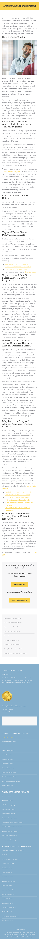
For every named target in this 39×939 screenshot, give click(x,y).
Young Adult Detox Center (9, 772)
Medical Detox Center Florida (12, 631)
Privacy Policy (21, 937)
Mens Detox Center (7, 763)
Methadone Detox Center (9, 890)
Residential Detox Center (9, 741)
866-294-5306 (7, 674)
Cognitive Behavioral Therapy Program (12, 822)
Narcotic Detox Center (8, 894)
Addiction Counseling (7, 800)
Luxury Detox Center (7, 759)
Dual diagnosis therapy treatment (16, 269)
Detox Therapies (6, 796)
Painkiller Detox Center (8, 912)
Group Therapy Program (8, 809)
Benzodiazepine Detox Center (10, 859)
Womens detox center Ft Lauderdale (18, 267)
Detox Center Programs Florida (12, 618)
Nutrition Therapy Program (9, 835)
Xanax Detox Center (7, 921)
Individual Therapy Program (9, 805)
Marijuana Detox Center (8, 881)
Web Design (14, 932)
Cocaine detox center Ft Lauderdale (17, 497)
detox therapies (30, 272)
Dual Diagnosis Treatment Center (11, 781)
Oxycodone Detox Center (9, 907)
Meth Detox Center (7, 885)
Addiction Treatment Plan (9, 777)
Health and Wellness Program (10, 840)
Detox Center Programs (8, 737)
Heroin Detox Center (7, 877)
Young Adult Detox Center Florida (13, 649)
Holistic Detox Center (8, 755)
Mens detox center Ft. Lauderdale (17, 264)
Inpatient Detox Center (8, 746)
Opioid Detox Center (7, 903)
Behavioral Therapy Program (10, 818)
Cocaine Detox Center (8, 863)
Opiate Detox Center (7, 899)
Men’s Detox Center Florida (11, 640)
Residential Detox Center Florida (13, 622)
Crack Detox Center (7, 868)
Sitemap (29, 937)
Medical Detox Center (8, 750)
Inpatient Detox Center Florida (12, 627)
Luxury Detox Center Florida (12, 636)
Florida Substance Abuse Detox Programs (13, 850)
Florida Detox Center (21, 935)
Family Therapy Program (8, 813)
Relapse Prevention (7, 785)
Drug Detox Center (7, 872)
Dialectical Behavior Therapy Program (12, 827)
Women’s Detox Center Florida (12, 644)
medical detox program (11, 171)
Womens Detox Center (8, 768)
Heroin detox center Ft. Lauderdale (17, 495)
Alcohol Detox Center (8, 855)
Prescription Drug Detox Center (10, 916)
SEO (5, 932)
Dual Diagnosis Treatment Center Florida (15, 653)
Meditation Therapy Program (10, 831)
